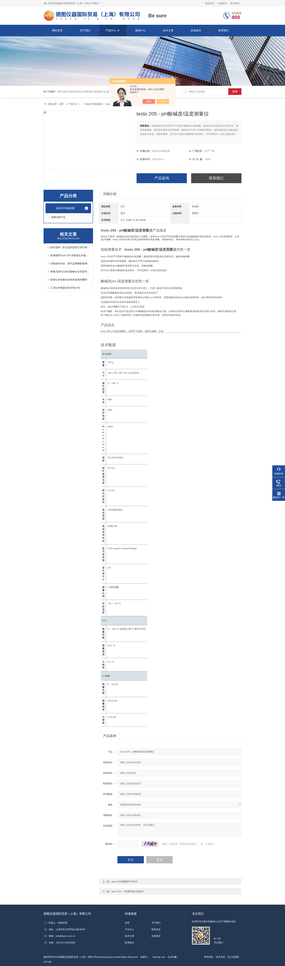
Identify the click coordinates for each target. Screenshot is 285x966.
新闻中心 (140, 30)
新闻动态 (156, 929)
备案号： (145, 957)
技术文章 (168, 30)
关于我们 (85, 30)
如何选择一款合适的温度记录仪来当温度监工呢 (70, 247)
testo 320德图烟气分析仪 (124, 881)
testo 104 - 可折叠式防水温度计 (127, 891)
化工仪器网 (233, 957)
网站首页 (57, 30)
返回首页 (209, 3)
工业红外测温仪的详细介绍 (65, 287)
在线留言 (222, 3)
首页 (61, 104)
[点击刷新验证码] (150, 844)
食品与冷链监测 (93, 104)
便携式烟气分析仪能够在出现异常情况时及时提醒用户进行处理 (70, 271)
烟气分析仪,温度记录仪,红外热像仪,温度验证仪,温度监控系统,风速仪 (92, 91)
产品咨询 (162, 178)
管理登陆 (208, 957)
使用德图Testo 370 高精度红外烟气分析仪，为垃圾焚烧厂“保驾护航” (70, 255)
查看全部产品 (58, 217)
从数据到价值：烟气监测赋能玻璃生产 (70, 263)
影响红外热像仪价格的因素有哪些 (68, 279)
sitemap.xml (158, 957)
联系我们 (235, 3)
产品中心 (111, 30)
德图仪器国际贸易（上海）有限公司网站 (77, 3)
